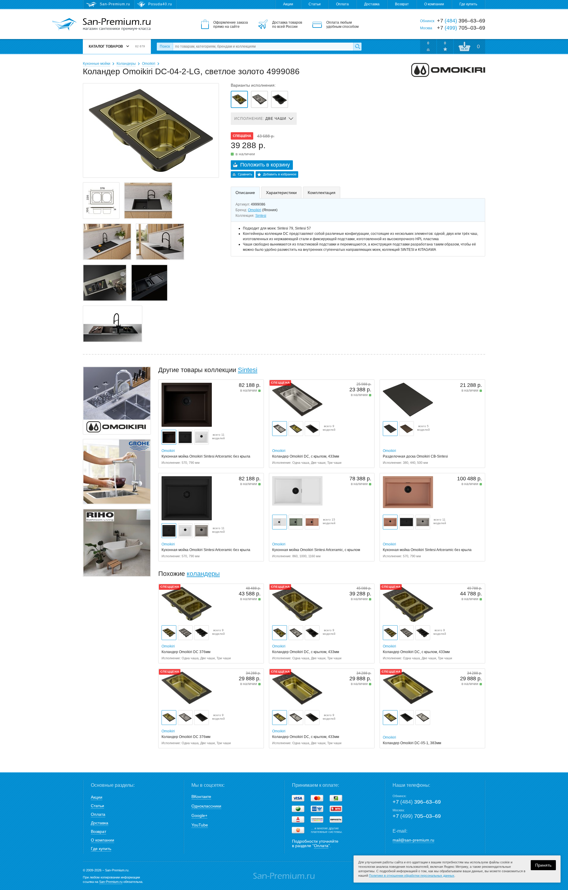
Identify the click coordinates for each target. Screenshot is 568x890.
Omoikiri (148, 64)
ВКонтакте (201, 796)
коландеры (203, 573)
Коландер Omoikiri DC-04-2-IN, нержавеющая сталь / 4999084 (259, 99)
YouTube (199, 825)
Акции (288, 4)
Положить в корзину (265, 165)
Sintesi (260, 216)
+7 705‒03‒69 (417, 816)
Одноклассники (206, 806)
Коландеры (126, 64)
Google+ (199, 815)
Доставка (372, 4)
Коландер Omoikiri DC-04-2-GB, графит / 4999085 (279, 99)
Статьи (315, 4)
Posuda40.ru (160, 4)
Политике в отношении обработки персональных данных (411, 875)
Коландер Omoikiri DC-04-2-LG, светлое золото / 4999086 (239, 99)
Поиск (165, 46)
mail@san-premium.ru (413, 840)
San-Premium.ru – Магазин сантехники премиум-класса (117, 24)
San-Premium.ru (110, 881)
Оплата (342, 4)
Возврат (402, 4)
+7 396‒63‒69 (417, 802)
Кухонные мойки (96, 64)
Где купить (468, 4)
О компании (434, 4)
